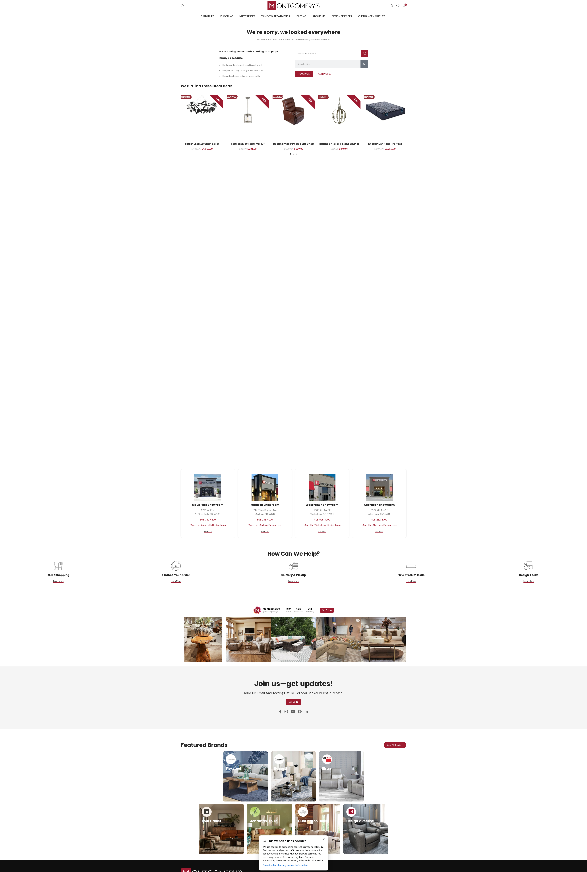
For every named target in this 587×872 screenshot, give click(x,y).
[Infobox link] (245, 776)
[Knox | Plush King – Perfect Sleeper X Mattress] (385, 111)
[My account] (392, 6)
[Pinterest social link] (299, 711)
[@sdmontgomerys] (257, 610)
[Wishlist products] (398, 6)
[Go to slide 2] (293, 154)
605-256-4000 (265, 519)
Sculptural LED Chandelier (202, 144)
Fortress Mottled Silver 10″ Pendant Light (248, 145)
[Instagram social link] (286, 711)
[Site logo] (293, 5)
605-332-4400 (208, 519)
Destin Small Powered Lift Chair (293, 144)
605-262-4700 (379, 519)
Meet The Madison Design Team (265, 524)
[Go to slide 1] (290, 154)
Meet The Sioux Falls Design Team (208, 524)
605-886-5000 (322, 519)
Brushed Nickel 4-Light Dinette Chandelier (339, 145)
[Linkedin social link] (306, 711)
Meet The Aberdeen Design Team (379, 524)
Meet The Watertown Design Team (322, 524)
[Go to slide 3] (296, 154)
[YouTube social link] (292, 711)
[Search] (182, 6)
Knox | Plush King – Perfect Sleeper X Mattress (385, 145)
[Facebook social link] (280, 711)
